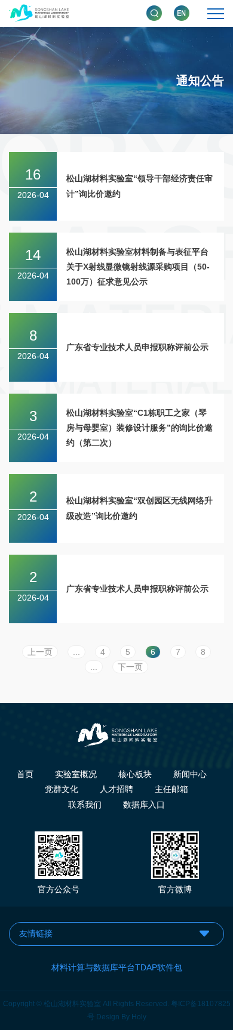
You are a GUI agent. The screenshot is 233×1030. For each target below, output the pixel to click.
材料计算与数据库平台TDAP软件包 (116, 967)
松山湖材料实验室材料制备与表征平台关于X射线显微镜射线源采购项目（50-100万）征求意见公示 (138, 266)
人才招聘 (116, 789)
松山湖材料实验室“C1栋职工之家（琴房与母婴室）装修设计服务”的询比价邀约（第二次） (139, 427)
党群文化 (61, 789)
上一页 (40, 652)
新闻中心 (190, 774)
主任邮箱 (171, 789)
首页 (25, 774)
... (76, 652)
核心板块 (135, 774)
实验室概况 (76, 774)
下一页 (130, 667)
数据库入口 (144, 804)
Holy (138, 1017)
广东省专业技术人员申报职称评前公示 (137, 347)
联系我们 (85, 804)
